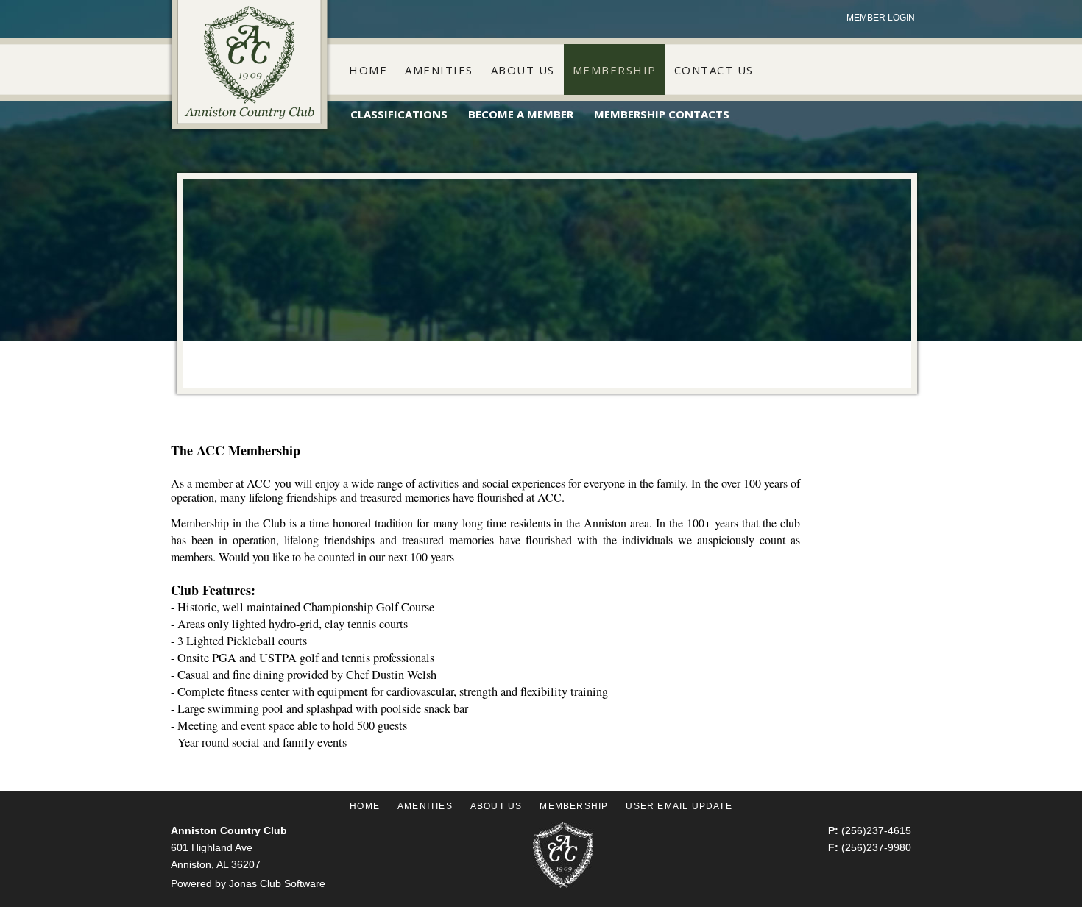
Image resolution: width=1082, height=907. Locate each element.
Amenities (439, 70)
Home (368, 70)
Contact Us (714, 70)
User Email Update (679, 806)
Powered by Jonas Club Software (248, 883)
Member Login (880, 18)
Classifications (399, 114)
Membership (615, 70)
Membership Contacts (661, 114)
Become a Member (520, 114)
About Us (523, 70)
